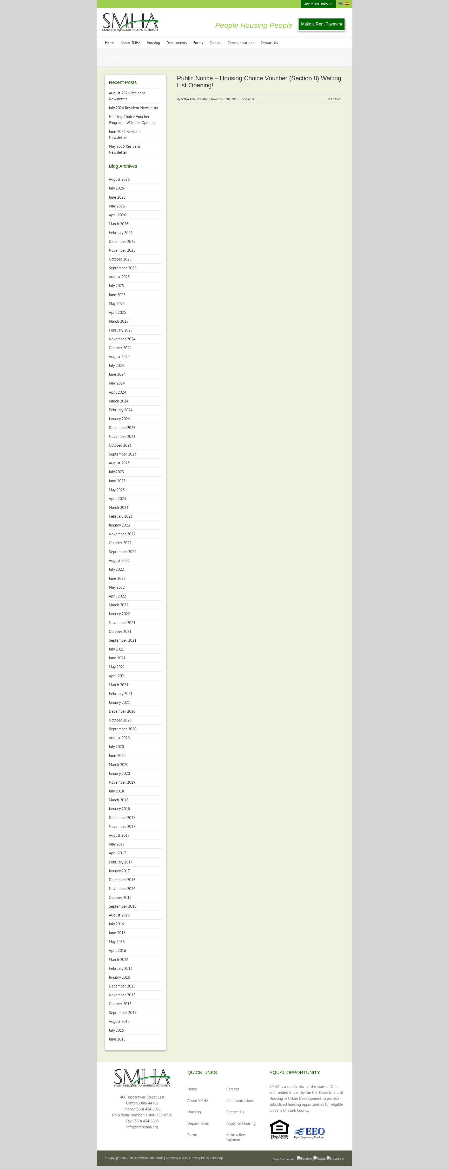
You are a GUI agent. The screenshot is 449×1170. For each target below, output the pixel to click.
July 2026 (116, 188)
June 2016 (117, 932)
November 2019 (122, 782)
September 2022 (122, 551)
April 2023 (117, 498)
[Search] (285, 42)
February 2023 (121, 516)
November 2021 (122, 622)
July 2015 (116, 1030)
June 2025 (117, 294)
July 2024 (116, 365)
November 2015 (122, 994)
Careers (232, 1089)
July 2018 (116, 791)
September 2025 (122, 267)
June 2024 (117, 374)
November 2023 (122, 436)
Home (192, 1089)
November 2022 (122, 533)
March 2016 (118, 959)
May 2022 (117, 587)
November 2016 (122, 888)
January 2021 (119, 702)
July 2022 (116, 569)
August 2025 (119, 276)
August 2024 (119, 356)
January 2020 (119, 773)
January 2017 (119, 870)
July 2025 (116, 285)
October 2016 (120, 897)
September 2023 (122, 454)
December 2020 (122, 711)
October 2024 (120, 347)
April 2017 (117, 852)
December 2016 (122, 879)
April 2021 (117, 675)
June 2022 (117, 578)
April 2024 (117, 392)
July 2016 (116, 923)
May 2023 (117, 489)
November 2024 (122, 338)
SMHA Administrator (194, 99)
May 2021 (117, 666)
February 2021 (121, 693)
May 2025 (117, 303)
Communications (240, 1100)
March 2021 (118, 684)
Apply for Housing (241, 1123)
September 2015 (122, 1012)
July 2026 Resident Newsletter (134, 107)
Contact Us (235, 1111)
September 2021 (122, 640)
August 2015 (119, 1021)
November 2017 (122, 826)
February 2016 (121, 968)
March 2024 (118, 401)
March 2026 (118, 223)
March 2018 (118, 799)
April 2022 (117, 596)
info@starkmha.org (142, 1126)
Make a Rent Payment (321, 24)
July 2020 (116, 746)
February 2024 (121, 409)
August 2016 (119, 915)
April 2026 (117, 214)
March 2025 (118, 321)
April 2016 (117, 950)
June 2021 (117, 657)
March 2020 (118, 764)
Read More (334, 99)
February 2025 (121, 330)
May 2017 (117, 844)
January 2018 (119, 808)
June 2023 (117, 480)
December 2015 (122, 986)
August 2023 (119, 462)
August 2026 (119, 179)
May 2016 (117, 941)
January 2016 (119, 977)
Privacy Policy (200, 1158)
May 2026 (117, 206)
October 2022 (120, 542)
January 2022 (119, 613)
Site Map (217, 1158)
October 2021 (120, 631)
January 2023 (119, 525)
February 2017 (121, 862)
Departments (198, 1123)
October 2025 (120, 259)
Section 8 (248, 99)
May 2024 (117, 383)
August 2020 (119, 737)
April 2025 (117, 312)
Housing (194, 1111)
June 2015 (117, 1039)
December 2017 (122, 817)
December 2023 (122, 427)
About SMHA (197, 1100)
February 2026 (121, 232)
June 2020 (117, 755)
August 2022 (119, 560)
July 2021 (116, 649)
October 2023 (120, 445)
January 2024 (119, 418)
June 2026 (117, 197)
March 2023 (118, 507)
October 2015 (120, 1003)
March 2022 (118, 604)
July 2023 (116, 471)
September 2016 (122, 906)
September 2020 (122, 728)
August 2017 (119, 835)
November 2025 (122, 250)
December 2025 (122, 241)
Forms (192, 1134)
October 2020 (120, 720)
